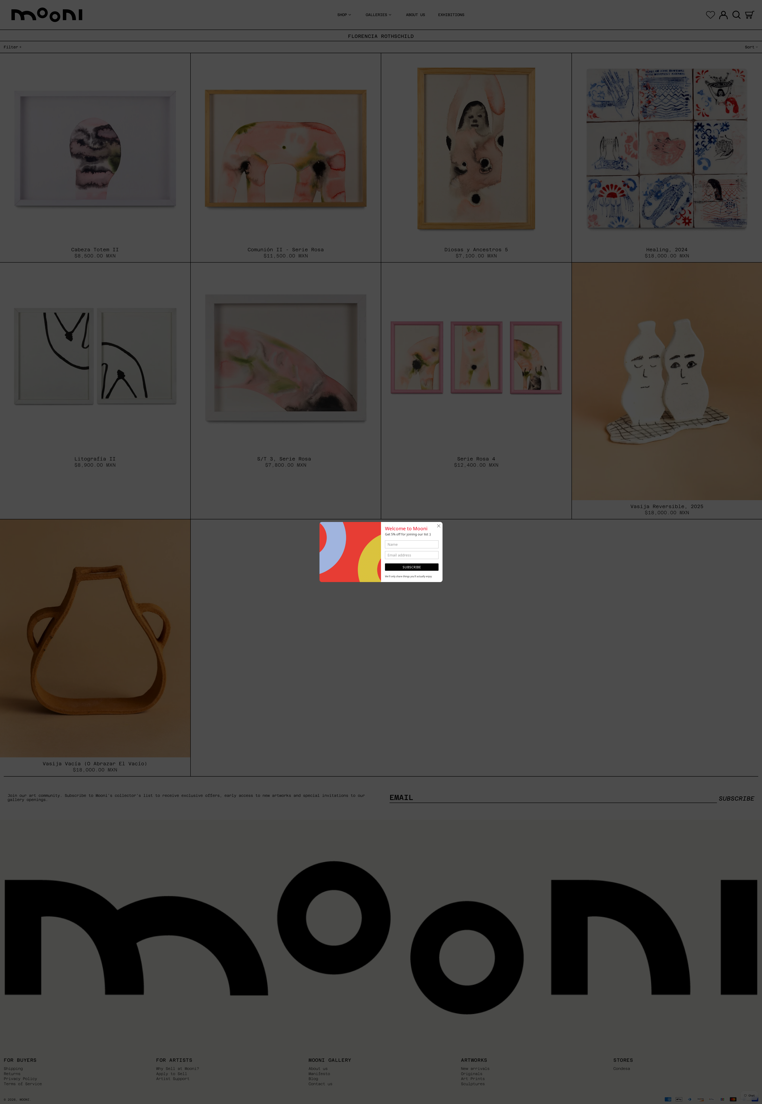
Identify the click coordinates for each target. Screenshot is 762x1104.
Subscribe (412, 567)
